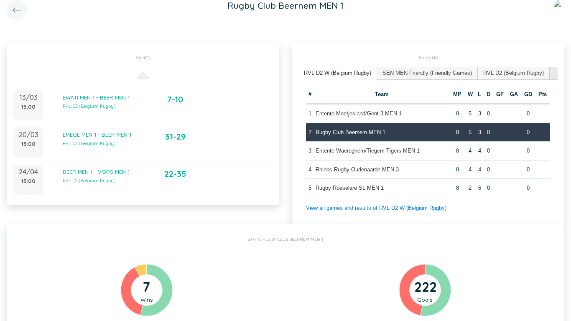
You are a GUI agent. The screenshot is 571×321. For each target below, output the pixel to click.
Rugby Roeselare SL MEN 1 (350, 188)
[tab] (337, 73)
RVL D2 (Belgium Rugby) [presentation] (513, 73)
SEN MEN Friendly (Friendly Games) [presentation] (427, 73)
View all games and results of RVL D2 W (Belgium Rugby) (376, 208)
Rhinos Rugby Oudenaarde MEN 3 (357, 169)
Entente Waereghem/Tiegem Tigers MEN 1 (368, 151)
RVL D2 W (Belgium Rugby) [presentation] (337, 73)
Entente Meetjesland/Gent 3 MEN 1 (359, 113)
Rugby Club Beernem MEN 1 (350, 132)
